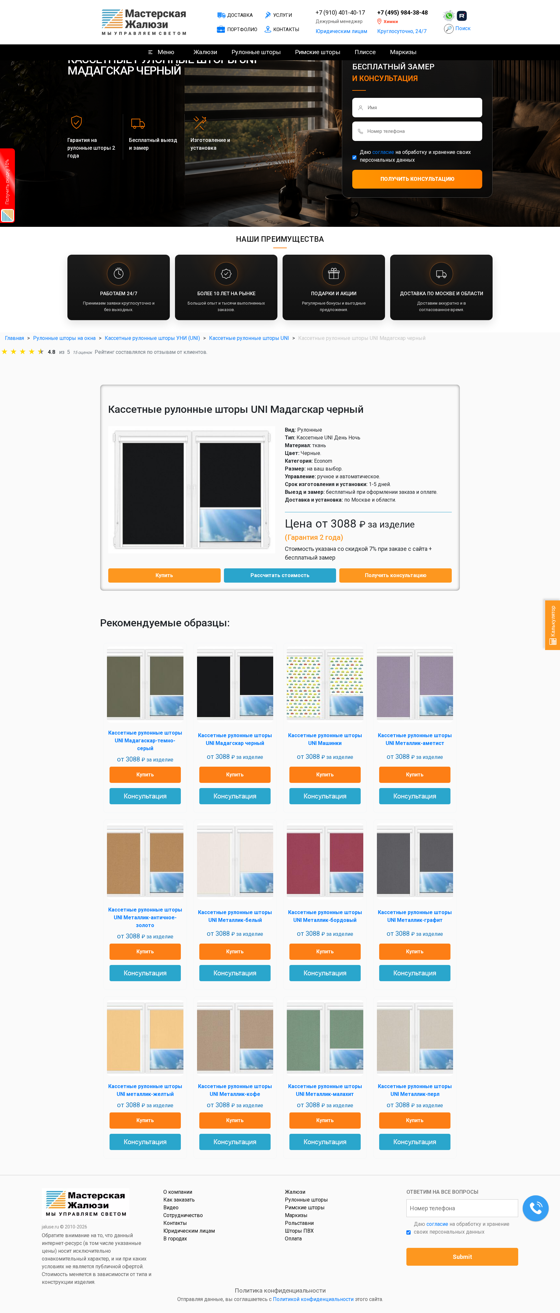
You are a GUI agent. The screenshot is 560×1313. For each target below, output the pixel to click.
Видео (171, 1207)
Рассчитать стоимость (280, 575)
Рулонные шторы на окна (64, 338)
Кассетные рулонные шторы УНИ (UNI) (152, 338)
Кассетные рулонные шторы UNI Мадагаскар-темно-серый (145, 740)
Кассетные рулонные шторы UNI (249, 338)
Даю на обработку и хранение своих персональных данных (415, 156)
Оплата (293, 1239)
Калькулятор (553, 622)
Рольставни (299, 1223)
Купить (164, 575)
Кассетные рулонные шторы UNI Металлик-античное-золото (145, 917)
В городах (175, 1239)
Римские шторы (317, 52)
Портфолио (242, 29)
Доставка (240, 15)
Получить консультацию (395, 575)
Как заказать (179, 1200)
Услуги (282, 15)
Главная (14, 338)
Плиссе (365, 52)
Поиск (463, 28)
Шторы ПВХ (299, 1231)
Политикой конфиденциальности (313, 1299)
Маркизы (403, 52)
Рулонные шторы (256, 52)
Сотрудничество (183, 1215)
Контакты (286, 29)
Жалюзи (205, 52)
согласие (383, 152)
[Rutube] (461, 15)
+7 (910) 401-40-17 (340, 12)
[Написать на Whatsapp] (448, 15)
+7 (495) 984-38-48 (402, 12)
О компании (177, 1192)
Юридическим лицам (341, 31)
